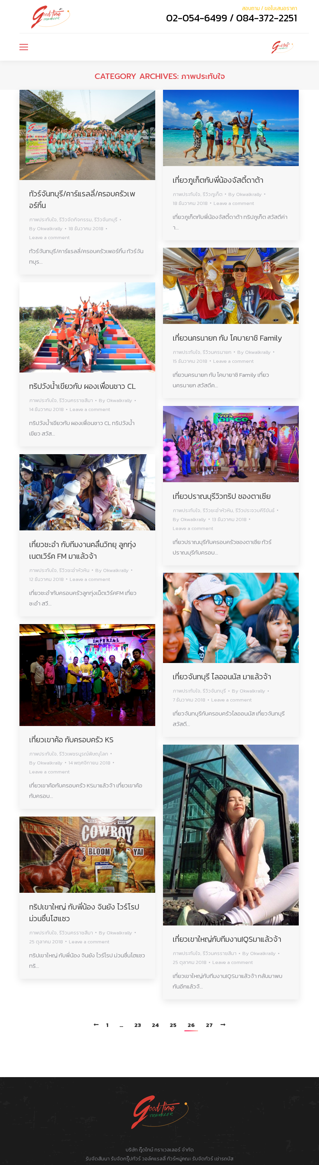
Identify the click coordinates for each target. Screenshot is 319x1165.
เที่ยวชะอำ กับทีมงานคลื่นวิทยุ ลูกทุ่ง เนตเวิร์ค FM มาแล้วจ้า (82, 550)
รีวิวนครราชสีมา (76, 400)
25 (173, 1024)
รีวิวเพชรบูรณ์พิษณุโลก (83, 753)
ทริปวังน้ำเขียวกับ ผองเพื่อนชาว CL (82, 386)
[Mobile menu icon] (23, 47)
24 (155, 1024)
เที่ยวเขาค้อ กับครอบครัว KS (71, 739)
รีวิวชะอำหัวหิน (218, 510)
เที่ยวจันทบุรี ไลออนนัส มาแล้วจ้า (222, 676)
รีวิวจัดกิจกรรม (75, 219)
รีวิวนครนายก (217, 352)
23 (137, 1024)
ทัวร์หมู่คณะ (179, 1158)
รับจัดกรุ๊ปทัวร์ (126, 1158)
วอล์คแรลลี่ (154, 1158)
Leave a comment (49, 237)
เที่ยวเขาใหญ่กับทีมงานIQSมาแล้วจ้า (227, 939)
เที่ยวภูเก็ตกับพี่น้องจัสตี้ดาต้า (218, 180)
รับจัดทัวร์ (202, 1158)
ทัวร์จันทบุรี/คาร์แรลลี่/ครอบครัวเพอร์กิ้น (82, 199)
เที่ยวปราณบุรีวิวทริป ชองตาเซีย (222, 496)
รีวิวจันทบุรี (105, 219)
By (46, 228)
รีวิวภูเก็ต (213, 194)
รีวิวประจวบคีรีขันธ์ (255, 510)
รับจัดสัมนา (98, 1158)
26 (191, 1024)
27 (209, 1024)
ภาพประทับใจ (43, 219)
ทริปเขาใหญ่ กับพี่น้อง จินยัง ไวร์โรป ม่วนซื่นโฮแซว (84, 912)
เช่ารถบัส (223, 1158)
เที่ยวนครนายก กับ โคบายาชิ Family (227, 338)
